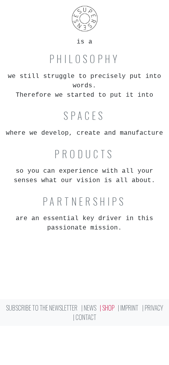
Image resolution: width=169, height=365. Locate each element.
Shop (108, 308)
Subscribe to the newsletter (41, 308)
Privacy (154, 308)
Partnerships (84, 201)
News (90, 308)
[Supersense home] (84, 18)
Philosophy (84, 59)
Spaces (84, 115)
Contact (85, 317)
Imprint (129, 308)
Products (84, 154)
